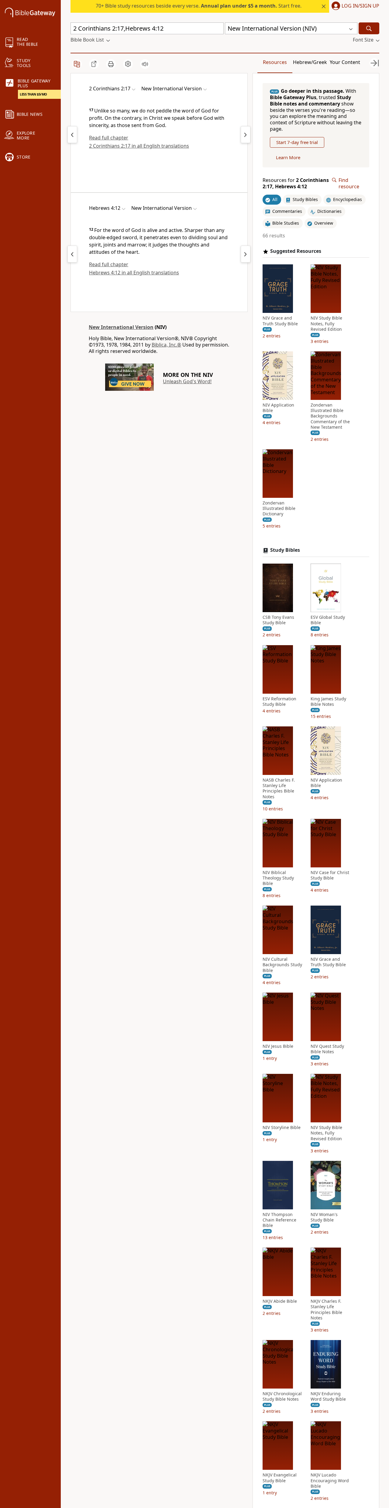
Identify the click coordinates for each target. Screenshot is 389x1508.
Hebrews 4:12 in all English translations (134, 272)
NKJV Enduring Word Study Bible (328, 1396)
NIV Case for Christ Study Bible (330, 875)
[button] (354, 6)
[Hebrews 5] (245, 254)
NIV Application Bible (278, 407)
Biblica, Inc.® (166, 344)
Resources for (296, 183)
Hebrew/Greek (310, 62)
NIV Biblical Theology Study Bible (278, 878)
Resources (275, 62)
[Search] (369, 28)
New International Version (121, 327)
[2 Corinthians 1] (72, 134)
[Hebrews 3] (72, 254)
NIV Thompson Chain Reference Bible (279, 1220)
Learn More (288, 157)
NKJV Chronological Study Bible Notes (282, 1396)
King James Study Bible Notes (328, 701)
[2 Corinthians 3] (245, 134)
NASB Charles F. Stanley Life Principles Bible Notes (279, 788)
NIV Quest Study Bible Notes (327, 1049)
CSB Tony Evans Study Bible (278, 620)
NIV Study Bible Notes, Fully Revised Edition (326, 323)
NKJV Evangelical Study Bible (280, 1477)
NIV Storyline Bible (282, 1127)
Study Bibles (285, 550)
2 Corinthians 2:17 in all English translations (139, 145)
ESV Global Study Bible (328, 620)
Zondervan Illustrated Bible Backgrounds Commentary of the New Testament (330, 416)
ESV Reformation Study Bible (279, 701)
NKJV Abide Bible (280, 1301)
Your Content (345, 62)
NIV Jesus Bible (278, 1046)
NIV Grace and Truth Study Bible (280, 320)
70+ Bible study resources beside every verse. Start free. (198, 5)
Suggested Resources (295, 251)
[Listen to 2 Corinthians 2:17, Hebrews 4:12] (145, 64)
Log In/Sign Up (360, 6)
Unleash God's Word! (187, 381)
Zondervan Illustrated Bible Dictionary (279, 508)
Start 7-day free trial (297, 142)
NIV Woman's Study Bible (324, 1217)
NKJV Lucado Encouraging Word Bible (330, 1480)
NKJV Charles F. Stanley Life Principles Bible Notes (326, 1310)
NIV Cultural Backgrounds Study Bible (282, 965)
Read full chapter (108, 137)
